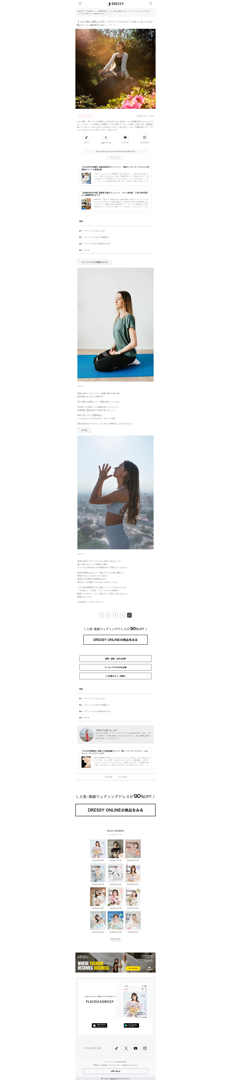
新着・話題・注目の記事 (115, 659)
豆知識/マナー (91, 11)
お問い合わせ (115, 1071)
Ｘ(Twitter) (106, 143)
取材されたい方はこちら (130, 1065)
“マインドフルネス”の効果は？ (96, 237)
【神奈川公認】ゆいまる (106, 730)
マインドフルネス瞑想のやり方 (97, 244)
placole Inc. (113, 1078)
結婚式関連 (102, 11)
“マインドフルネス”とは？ (94, 231)
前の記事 (107, 777)
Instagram (144, 143)
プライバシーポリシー (115, 1065)
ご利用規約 (103, 1065)
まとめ (86, 250)
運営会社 (96, 1065)
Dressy (115, 4)
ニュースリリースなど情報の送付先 (115, 1062)
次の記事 (123, 777)
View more (115, 939)
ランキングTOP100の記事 (116, 667)
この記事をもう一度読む (115, 676)
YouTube (125, 143)
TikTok (86, 143)
